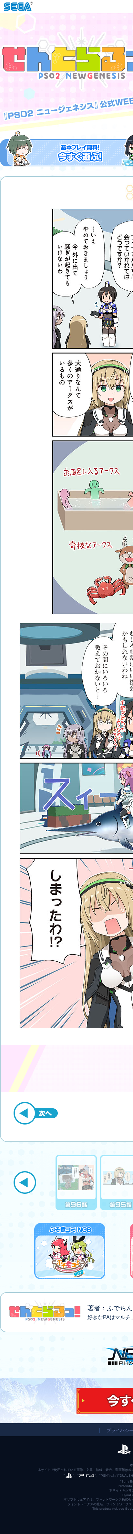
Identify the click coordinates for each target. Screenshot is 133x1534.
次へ (36, 1113)
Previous (25, 1182)
